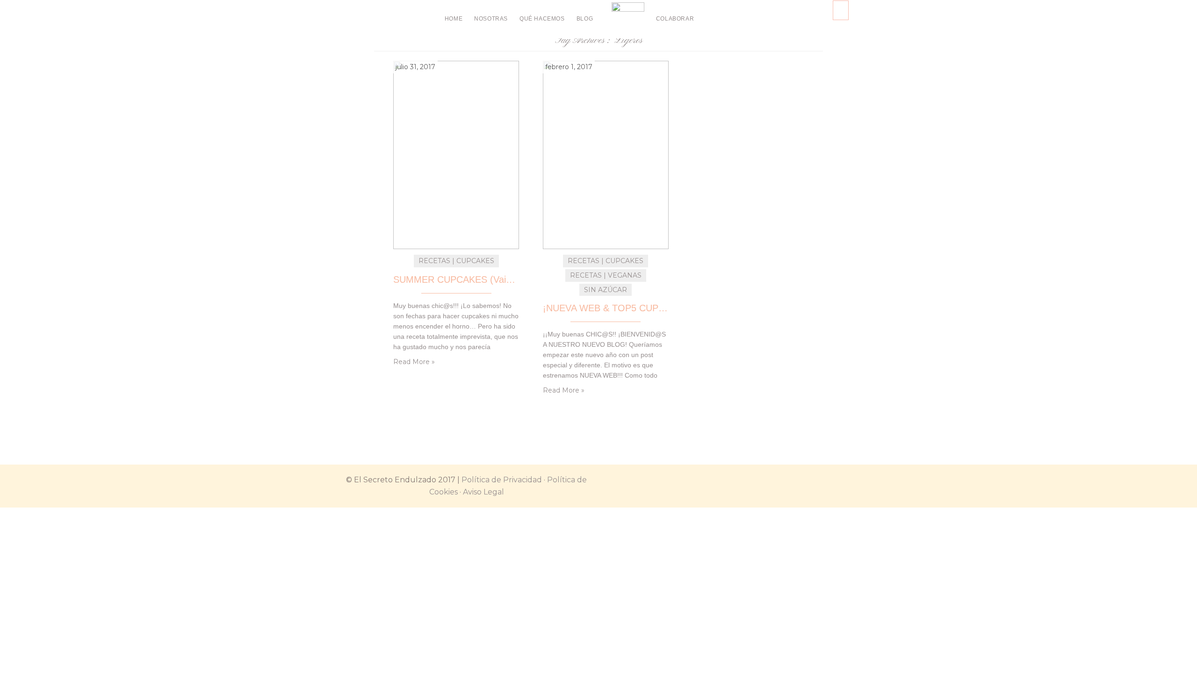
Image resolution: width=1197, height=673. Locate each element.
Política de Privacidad (501, 479)
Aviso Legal (483, 491)
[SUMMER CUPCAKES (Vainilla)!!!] (456, 154)
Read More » (414, 362)
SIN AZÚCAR (605, 290)
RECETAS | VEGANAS (606, 275)
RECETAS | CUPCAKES (456, 261)
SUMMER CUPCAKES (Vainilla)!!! (456, 279)
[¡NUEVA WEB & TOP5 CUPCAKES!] (606, 154)
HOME (453, 18)
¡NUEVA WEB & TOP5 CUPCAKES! (606, 308)
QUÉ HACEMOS (542, 18)
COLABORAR (675, 18)
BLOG (585, 18)
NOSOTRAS (491, 18)
